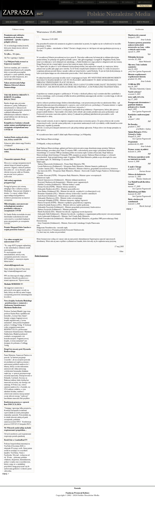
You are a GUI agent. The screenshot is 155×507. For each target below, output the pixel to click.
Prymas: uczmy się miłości (138, 149)
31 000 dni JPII (134, 84)
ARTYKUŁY (29, 22)
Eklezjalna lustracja (135, 57)
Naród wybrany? (134, 92)
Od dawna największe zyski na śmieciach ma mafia (139, 158)
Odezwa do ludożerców (137, 174)
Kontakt (77, 488)
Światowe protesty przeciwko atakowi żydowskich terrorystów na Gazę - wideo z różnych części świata (139, 46)
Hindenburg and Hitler (137, 192)
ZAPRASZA (86, 2)
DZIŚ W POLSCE (143, 22)
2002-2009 (79, 22)
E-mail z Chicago (134, 167)
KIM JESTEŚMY (12, 22)
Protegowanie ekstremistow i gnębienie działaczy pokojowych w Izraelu (139, 104)
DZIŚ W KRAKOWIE (120, 22)
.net (67, 2)
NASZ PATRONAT (97, 22)
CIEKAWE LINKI (61, 22)
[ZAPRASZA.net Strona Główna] (18, 17)
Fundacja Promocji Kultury (77, 493)
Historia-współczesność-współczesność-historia (137, 75)
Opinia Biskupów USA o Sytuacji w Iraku (137, 133)
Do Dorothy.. (133, 124)
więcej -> (5, 474)
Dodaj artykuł (144, 6)
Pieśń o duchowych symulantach (135, 200)
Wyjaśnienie (133, 142)
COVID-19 (44, 22)
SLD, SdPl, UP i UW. (136, 97)
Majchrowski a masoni (137, 35)
